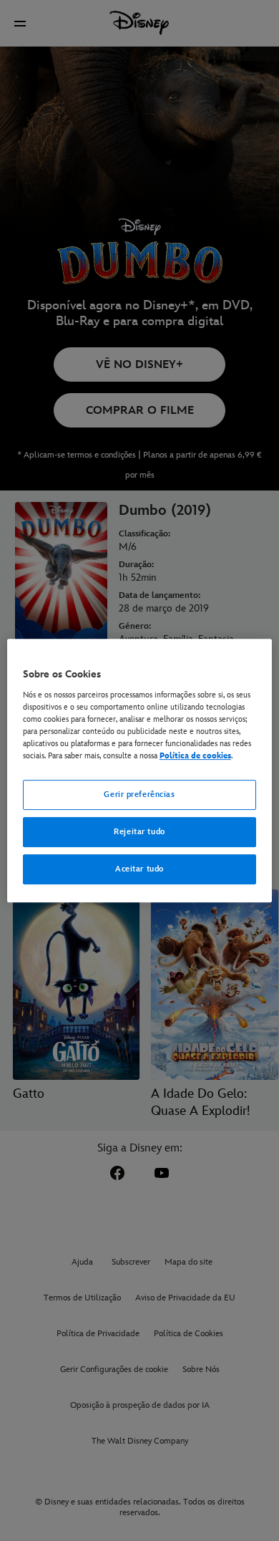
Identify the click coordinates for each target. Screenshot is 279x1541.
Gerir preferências (139, 794)
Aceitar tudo (139, 869)
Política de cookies (195, 755)
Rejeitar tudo (139, 831)
